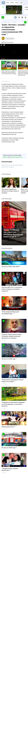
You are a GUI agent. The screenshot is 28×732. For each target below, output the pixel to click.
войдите (5, 157)
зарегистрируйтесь (16, 157)
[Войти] (22, 17)
